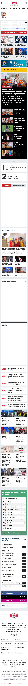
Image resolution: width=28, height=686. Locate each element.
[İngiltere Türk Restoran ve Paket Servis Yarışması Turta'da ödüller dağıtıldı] (7, 472)
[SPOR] (25, 325)
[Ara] (26, 3)
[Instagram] (17, 635)
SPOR (23, 8)
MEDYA (4, 436)
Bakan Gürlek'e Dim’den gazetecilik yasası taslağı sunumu (15, 390)
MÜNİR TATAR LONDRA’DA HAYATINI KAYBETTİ (16, 168)
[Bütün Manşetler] (25, 231)
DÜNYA (9, 175)
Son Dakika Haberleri (8, 653)
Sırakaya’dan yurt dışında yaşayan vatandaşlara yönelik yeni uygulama (16, 398)
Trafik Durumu (19, 643)
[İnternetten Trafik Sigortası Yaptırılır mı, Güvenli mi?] (20, 472)
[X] (14, 635)
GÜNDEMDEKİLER (14, 8)
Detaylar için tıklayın (14, 533)
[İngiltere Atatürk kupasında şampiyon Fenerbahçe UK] (20, 413)
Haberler (4, 663)
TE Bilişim (10, 683)
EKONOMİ (4, 8)
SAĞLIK (16, 665)
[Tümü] (25, 606)
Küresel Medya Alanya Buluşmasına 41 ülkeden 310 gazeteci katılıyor (21, 459)
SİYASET (21, 665)
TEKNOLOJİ (14, 667)
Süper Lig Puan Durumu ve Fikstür (5, 648)
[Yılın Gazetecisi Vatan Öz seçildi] (7, 431)
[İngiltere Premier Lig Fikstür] (25, 539)
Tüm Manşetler (20, 647)
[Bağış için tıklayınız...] (14, 161)
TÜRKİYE (18, 477)
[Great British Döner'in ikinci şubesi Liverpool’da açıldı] (20, 431)
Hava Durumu (20, 639)
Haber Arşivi (20, 653)
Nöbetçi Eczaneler (7, 639)
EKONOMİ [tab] (7, 185)
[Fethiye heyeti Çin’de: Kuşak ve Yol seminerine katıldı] (7, 413)
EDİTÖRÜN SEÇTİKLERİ (19, 663)
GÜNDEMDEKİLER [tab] (18, 185)
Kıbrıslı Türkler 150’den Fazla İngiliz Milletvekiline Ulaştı (15, 177)
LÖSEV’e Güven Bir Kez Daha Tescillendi (13, 70)
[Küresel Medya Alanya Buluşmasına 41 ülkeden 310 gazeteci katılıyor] (20, 449)
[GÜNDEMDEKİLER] (25, 281)
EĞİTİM (6, 665)
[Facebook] (11, 635)
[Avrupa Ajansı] (14, 3)
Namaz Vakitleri (7, 643)
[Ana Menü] (1, 3)
